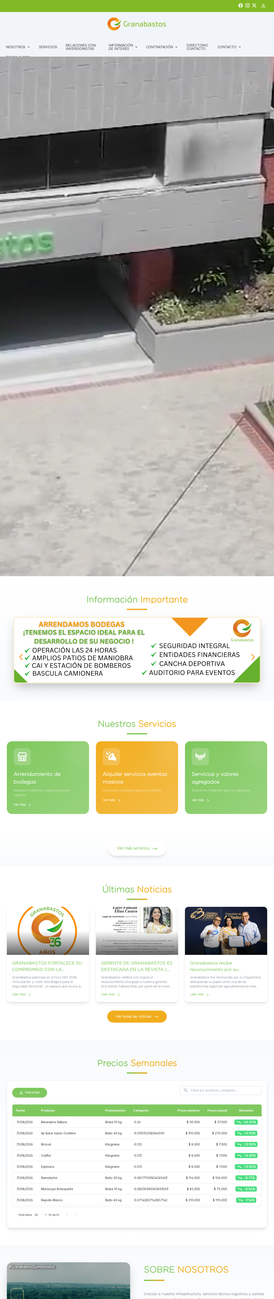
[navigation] (21, 657)
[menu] (137, 53)
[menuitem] (18, 47)
